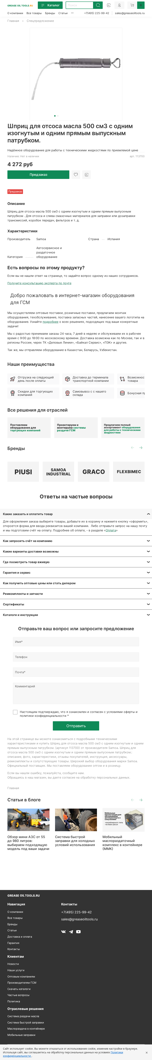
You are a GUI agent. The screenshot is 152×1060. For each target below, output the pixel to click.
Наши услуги (15, 970)
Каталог (53, 5)
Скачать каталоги (19, 988)
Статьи (63, 13)
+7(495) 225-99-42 (96, 13)
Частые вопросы (18, 995)
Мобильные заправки (21, 1034)
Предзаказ (38, 175)
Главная (13, 21)
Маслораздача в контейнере (26, 1028)
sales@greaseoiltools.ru (130, 13)
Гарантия (13, 942)
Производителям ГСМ (21, 982)
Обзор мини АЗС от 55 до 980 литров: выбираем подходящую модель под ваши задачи (28, 843)
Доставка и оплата (19, 936)
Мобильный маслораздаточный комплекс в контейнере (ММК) (122, 843)
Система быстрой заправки (25, 1022)
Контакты (13, 949)
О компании (15, 13)
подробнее (50, 322)
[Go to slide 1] (55, 116)
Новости (13, 963)
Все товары (34, 13)
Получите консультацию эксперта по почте (39, 283)
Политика (13, 1001)
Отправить (76, 726)
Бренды (50, 13)
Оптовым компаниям (21, 976)
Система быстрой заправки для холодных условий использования (75, 841)
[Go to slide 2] (58, 116)
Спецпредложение (40, 21)
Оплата (111, 530)
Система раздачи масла (23, 1016)
